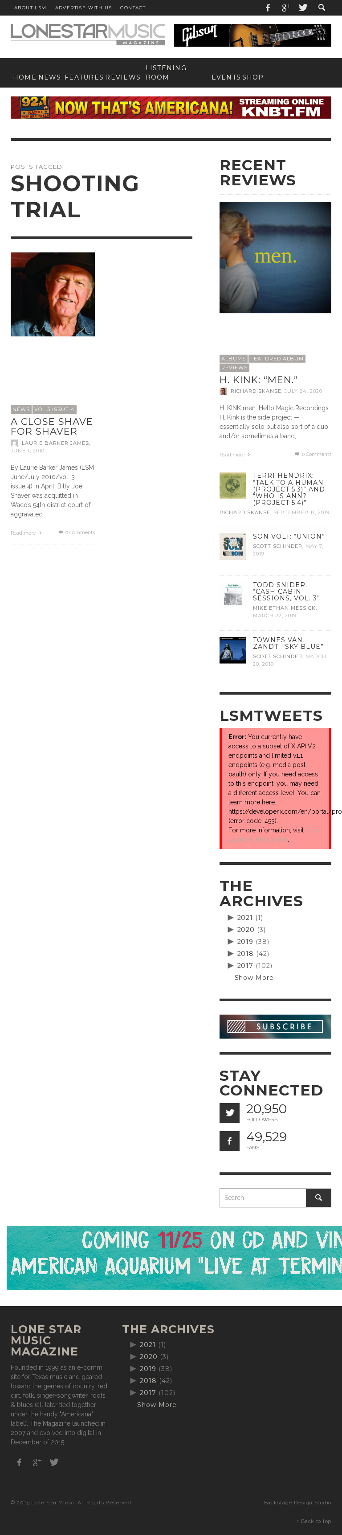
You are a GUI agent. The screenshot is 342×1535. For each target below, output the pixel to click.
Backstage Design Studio (297, 1502)
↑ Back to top (314, 1521)
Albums (233, 359)
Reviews (234, 367)
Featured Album (277, 359)
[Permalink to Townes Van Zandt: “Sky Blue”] (233, 649)
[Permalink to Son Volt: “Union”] (233, 546)
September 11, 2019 (301, 512)
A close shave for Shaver (52, 426)
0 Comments (79, 533)
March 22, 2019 (275, 616)
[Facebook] (268, 8)
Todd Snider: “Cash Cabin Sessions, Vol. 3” (286, 591)
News (21, 409)
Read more (24, 533)
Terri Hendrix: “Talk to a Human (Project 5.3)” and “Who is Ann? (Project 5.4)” (289, 489)
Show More (254, 978)
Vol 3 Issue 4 (54, 409)
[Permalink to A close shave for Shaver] (53, 293)
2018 (245, 954)
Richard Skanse (256, 391)
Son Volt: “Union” (289, 536)
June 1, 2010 (28, 451)
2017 (245, 966)
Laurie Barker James (55, 443)
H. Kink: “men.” (259, 379)
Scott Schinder (277, 546)
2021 (245, 918)
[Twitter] (302, 8)
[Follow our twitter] (230, 1113)
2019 (245, 942)
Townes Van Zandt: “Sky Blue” (288, 643)
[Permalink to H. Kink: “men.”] (276, 256)
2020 (246, 930)
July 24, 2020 (303, 391)
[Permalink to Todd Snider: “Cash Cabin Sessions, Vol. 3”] (233, 594)
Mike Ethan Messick (284, 608)
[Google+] (285, 8)
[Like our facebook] (230, 1141)
